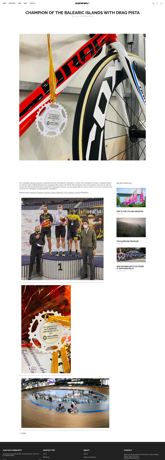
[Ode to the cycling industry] (131, 197)
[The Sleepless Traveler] (131, 227)
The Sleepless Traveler (128, 241)
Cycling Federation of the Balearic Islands (65, 192)
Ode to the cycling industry (130, 211)
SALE (45, 454)
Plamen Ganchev (36, 183)
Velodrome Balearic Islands (39, 192)
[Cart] (161, 3)
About (85, 454)
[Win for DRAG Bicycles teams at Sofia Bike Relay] (131, 255)
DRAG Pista (37, 185)
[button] (4, 3)
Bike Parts (46, 457)
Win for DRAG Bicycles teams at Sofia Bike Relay (130, 267)
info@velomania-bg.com (131, 458)
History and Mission (90, 457)
